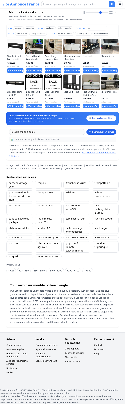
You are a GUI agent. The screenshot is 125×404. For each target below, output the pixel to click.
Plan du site (71, 357)
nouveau (18, 28)
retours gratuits (83, 33)
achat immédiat (65, 28)
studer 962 (44, 228)
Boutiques (11, 368)
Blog (96, 353)
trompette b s (102, 183)
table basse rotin (75, 218)
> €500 (87, 270)
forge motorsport (48, 237)
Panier (9, 372)
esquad (42, 183)
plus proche (22, 33)
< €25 (11, 270)
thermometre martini (50, 165)
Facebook (99, 349)
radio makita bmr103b (45, 220)
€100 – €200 (56, 270)
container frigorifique (101, 245)
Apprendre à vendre (46, 349)
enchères (50, 28)
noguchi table (45, 205)
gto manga (15, 237)
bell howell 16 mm (76, 237)
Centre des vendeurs (46, 360)
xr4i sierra (55, 168)
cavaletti (106, 165)
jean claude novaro (73, 165)
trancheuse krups (76, 183)
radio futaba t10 (29, 165)
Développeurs (72, 348)
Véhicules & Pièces (25, 19)
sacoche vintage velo (18, 184)
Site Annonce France (20, 4)
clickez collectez (101, 33)
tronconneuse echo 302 (74, 207)
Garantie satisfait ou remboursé (16, 355)
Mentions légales (15, 349)
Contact (98, 345)
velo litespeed (93, 165)
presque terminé (38, 33)
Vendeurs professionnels (43, 355)
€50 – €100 (39, 270)
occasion (30, 28)
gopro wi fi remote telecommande (74, 247)
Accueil (12, 20)
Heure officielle (72, 361)
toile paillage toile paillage (19, 220)
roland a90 (15, 205)
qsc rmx (13, 243)
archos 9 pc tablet (27, 168)
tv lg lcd (13, 256)
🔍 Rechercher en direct (101, 131)
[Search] (112, 4)
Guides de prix (13, 345)
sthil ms (70, 192)
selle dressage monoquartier (74, 229)
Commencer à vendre (47, 345)
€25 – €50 (24, 270)
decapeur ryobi (46, 192)
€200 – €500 (73, 270)
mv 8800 (43, 168)
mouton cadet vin (48, 256)
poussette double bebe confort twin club (19, 196)
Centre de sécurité (74, 352)
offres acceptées (65, 33)
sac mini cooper (104, 218)
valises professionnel (103, 194)
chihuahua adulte (19, 228)
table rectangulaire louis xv (102, 209)
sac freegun (101, 228)
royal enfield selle (72, 168)
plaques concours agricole (48, 245)
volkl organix (102, 237)
